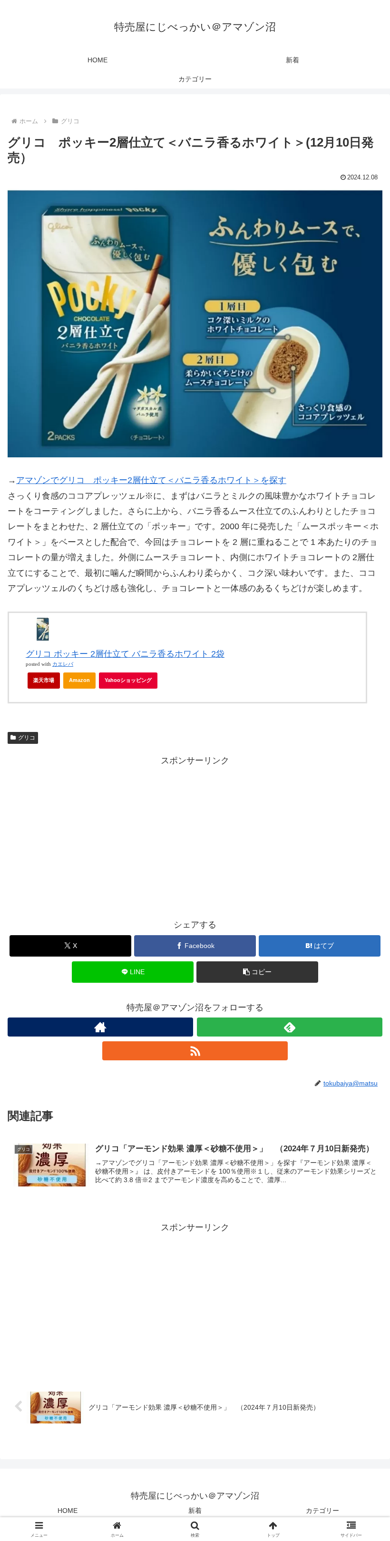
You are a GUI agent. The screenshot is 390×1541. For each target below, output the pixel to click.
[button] (257, 972)
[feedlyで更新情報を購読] (289, 1027)
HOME (68, 1510)
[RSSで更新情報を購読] (195, 1050)
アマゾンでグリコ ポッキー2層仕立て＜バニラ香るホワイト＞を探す (151, 480)
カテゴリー (322, 1510)
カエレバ (62, 664)
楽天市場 (43, 680)
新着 (195, 1510)
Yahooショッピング (128, 680)
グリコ (26, 737)
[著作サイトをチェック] (100, 1027)
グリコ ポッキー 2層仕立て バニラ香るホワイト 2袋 (125, 654)
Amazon (79, 680)
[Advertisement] (195, 834)
